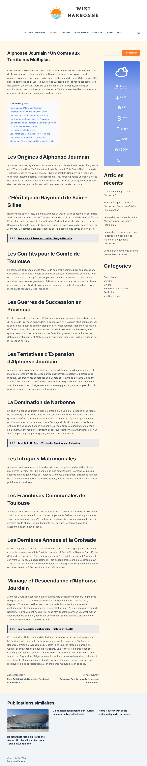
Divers (110, 33)
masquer (27, 104)
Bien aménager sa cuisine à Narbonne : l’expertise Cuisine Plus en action (120, 206)
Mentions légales (16, 761)
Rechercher (131, 52)
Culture (53, 33)
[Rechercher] (139, 33)
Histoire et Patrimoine (34, 33)
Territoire (65, 33)
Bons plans (98, 33)
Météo (120, 33)
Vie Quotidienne (81, 33)
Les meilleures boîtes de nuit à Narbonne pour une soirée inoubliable (120, 221)
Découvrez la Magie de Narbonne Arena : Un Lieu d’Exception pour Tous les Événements (26, 740)
